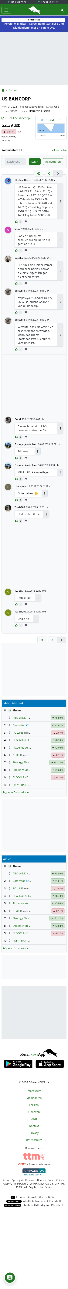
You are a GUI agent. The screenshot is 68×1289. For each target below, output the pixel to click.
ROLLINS (18, 732)
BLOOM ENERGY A (24, 777)
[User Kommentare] (10, 1278)
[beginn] (38, 173)
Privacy (34, 1133)
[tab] (42, 119)
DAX (18, 2)
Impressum (34, 1091)
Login (34, 161)
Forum (12, 90)
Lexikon (34, 1105)
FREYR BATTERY (22, 785)
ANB (34, 1119)
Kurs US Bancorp (18, 118)
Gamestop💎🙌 (22, 725)
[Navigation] (6, 10)
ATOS (16, 755)
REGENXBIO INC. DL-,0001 (29, 740)
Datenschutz (34, 1140)
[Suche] (62, 10)
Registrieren (53, 161)
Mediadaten (34, 1098)
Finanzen (34, 1112)
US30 (49, 2)
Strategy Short (22, 762)
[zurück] (49, 173)
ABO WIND (19, 717)
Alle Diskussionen (19, 792)
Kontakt (34, 1126)
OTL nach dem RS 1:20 (27, 770)
